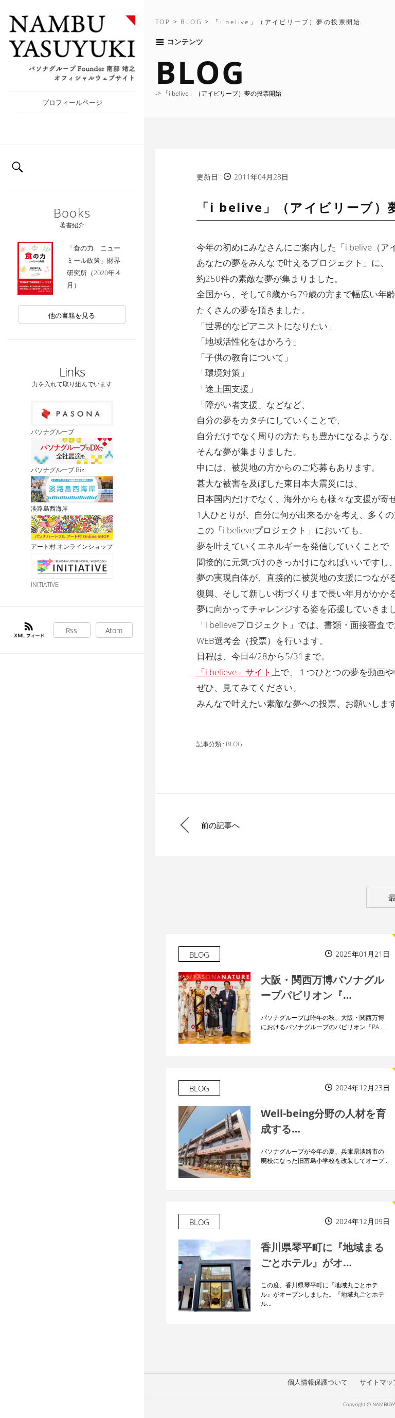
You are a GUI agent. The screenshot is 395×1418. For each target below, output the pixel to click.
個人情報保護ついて (318, 1382)
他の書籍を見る (71, 315)
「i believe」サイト (234, 672)
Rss (71, 630)
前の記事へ (220, 825)
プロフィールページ (72, 102)
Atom (113, 630)
